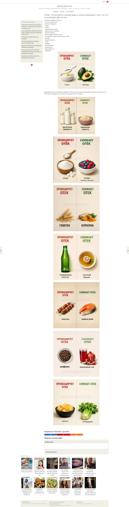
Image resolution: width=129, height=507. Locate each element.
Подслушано (70, 11)
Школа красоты (64, 6)
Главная (55, 11)
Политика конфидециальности (54, 503)
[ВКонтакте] (50, 435)
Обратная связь (79, 501)
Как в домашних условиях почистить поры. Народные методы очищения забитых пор (32, 32)
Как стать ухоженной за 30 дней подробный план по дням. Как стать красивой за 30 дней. (31, 51)
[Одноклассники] (76, 435)
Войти (104, 1)
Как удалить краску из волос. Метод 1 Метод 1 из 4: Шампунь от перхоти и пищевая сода (31, 26)
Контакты (51, 501)
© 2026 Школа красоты (26, 501)
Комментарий (49, 442)
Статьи (62, 11)
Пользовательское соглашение (59, 501)
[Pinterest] (63, 435)
